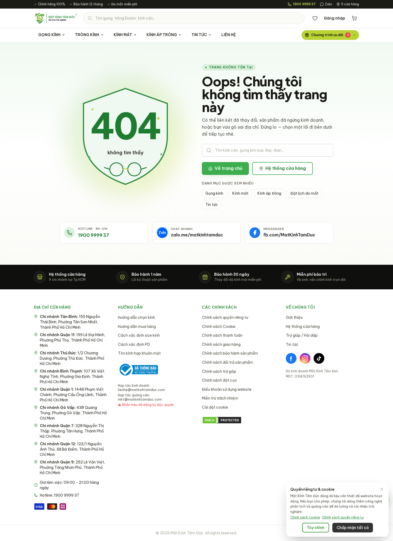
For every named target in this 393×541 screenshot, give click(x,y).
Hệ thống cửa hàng (285, 168)
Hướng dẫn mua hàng (137, 326)
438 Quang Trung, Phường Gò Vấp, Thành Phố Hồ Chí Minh (73, 413)
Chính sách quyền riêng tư (225, 317)
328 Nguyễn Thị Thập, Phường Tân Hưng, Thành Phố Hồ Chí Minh (72, 431)
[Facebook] (291, 358)
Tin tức (211, 204)
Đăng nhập (334, 18)
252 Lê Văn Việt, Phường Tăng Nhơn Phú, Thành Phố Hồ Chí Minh (72, 467)
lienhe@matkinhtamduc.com (141, 390)
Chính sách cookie (305, 517)
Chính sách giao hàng (221, 344)
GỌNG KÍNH (49, 34)
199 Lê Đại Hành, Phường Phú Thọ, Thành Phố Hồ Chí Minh (72, 340)
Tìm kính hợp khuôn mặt (139, 353)
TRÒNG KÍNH (87, 34)
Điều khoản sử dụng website (227, 389)
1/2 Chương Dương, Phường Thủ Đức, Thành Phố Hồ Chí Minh (72, 358)
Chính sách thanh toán (222, 335)
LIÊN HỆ (228, 34)
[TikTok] (319, 358)
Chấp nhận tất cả (353, 527)
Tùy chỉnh (315, 527)
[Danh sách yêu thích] (315, 18)
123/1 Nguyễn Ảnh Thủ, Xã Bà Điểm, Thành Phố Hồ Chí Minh (72, 449)
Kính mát (240, 193)
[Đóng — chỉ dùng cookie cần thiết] (382, 489)
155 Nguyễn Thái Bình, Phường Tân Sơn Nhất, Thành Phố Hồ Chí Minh (70, 322)
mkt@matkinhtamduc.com (140, 399)
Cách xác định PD (134, 344)
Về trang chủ (228, 168)
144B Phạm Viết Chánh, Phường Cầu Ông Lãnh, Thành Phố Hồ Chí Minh (73, 394)
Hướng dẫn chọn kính (136, 317)
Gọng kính (214, 193)
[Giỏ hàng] (354, 18)
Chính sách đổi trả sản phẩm (227, 362)
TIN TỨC (199, 34)
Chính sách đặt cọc (219, 380)
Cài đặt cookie (215, 407)
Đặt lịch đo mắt (304, 193)
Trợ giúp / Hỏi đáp (302, 335)
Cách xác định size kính (139, 335)
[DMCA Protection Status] (238, 420)
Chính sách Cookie (218, 326)
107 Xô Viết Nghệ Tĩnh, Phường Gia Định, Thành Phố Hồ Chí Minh (72, 376)
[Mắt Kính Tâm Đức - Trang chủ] (56, 18)
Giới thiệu (294, 317)
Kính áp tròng (269, 193)
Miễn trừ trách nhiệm (220, 398)
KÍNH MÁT (123, 34)
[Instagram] (305, 358)
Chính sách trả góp (219, 371)
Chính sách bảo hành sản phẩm (230, 353)
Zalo (328, 4)
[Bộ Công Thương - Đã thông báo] (138, 369)
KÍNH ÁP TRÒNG (162, 34)
